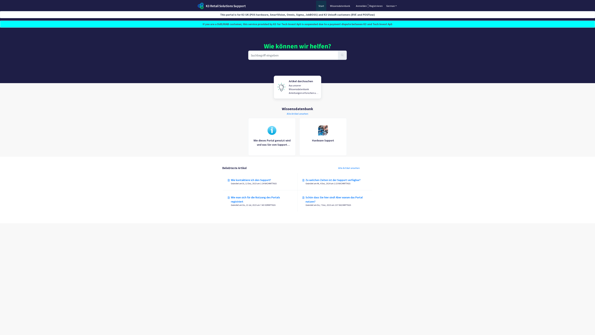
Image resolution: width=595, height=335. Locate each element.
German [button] (390, 5)
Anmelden (361, 5)
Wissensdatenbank (340, 5)
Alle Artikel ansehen (297, 113)
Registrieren (376, 5)
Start (321, 5)
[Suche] (342, 55)
